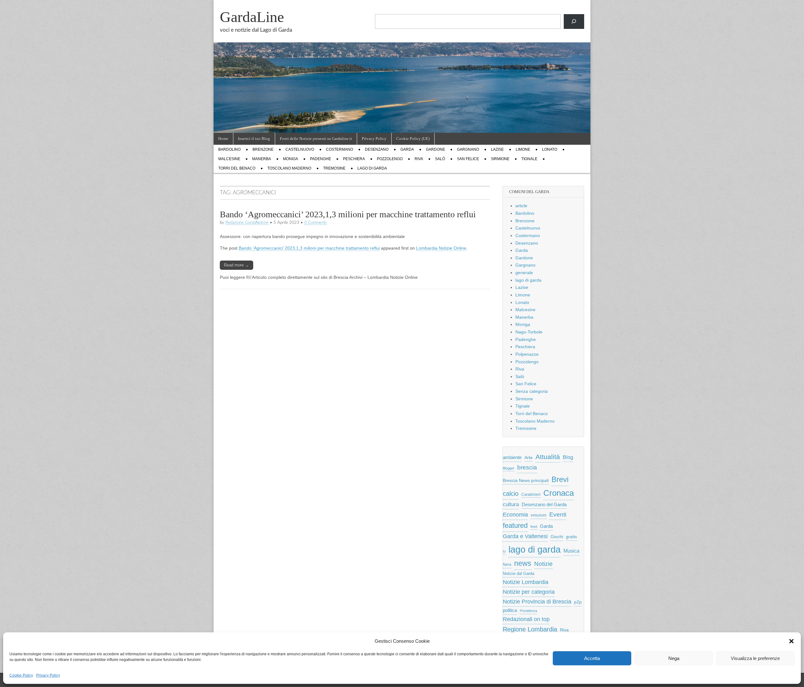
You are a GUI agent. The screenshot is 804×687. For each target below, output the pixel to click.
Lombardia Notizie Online (441, 248)
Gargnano (468, 149)
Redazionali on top (526, 619)
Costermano (339, 149)
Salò (440, 159)
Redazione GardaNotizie (247, 222)
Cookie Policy (21, 675)
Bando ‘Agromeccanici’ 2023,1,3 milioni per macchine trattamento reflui (348, 214)
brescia (527, 467)
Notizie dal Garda (518, 573)
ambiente (512, 457)
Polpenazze (527, 354)
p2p (578, 602)
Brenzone (263, 149)
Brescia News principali (526, 480)
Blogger (508, 468)
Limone (523, 149)
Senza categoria (531, 391)
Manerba (261, 159)
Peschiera (354, 159)
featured (515, 525)
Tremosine (334, 168)
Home (223, 138)
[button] (791, 641)
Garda (407, 149)
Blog (568, 457)
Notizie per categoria (529, 592)
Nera (507, 564)
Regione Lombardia (530, 629)
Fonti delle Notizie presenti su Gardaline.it (316, 138)
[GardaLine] (402, 66)
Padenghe (320, 159)
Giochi (557, 536)
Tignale (529, 159)
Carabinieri (531, 494)
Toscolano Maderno (289, 168)
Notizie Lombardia (525, 582)
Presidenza (528, 611)
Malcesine (229, 159)
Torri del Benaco (236, 168)
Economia (515, 514)
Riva (419, 159)
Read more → (236, 265)
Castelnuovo (299, 149)
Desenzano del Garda (544, 504)
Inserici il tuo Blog (254, 138)
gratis (571, 536)
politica (510, 610)
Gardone (435, 149)
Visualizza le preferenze (755, 658)
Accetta (592, 658)
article (521, 205)
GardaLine (252, 16)
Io (504, 551)
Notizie (543, 563)
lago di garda (372, 168)
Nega (673, 658)
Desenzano (376, 149)
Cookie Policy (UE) (413, 138)
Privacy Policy (48, 675)
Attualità (547, 456)
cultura (511, 504)
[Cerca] (574, 21)
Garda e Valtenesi (525, 536)
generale (524, 272)
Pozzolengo (390, 159)
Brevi (559, 479)
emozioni (538, 515)
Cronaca (558, 493)
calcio (511, 493)
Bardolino (229, 149)
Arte (528, 457)
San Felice (468, 159)
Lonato (549, 149)
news (522, 563)
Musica (571, 551)
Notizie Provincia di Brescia (537, 601)
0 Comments (315, 222)
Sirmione (500, 159)
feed (533, 526)
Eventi (557, 514)
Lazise (497, 149)
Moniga (290, 159)
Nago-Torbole (528, 331)
